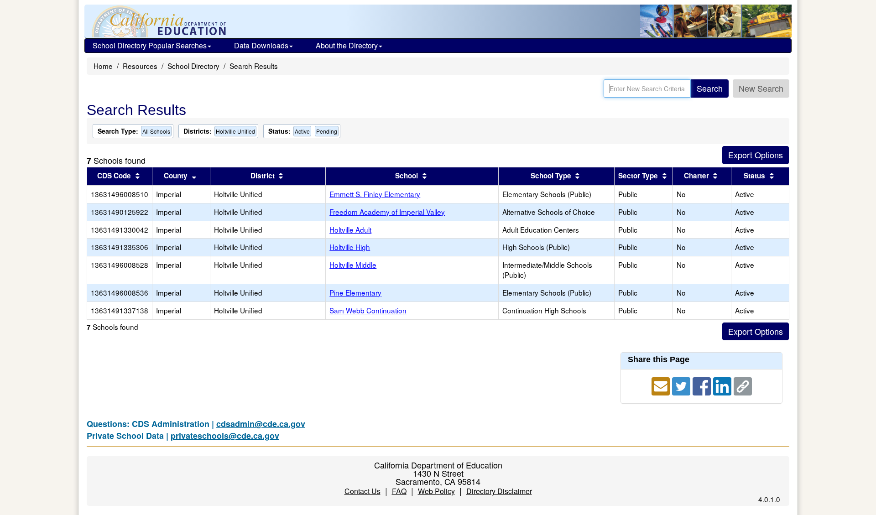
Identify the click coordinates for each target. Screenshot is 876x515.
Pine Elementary (355, 292)
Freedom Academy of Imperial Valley (387, 212)
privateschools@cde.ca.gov (225, 436)
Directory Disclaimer (499, 491)
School (406, 176)
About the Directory (347, 45)
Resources (140, 66)
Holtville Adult (350, 229)
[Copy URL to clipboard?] (743, 385)
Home (103, 66)
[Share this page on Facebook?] (703, 385)
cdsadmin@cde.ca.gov (260, 424)
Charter (696, 176)
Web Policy (436, 491)
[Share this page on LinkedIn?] (723, 385)
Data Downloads (261, 45)
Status (754, 176)
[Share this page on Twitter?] (682, 385)
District (262, 176)
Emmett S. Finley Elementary (374, 194)
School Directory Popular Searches (150, 45)
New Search (761, 88)
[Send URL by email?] (662, 385)
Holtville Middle (352, 265)
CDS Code (114, 176)
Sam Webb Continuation (368, 310)
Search (710, 88)
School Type (551, 176)
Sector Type (638, 176)
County (176, 176)
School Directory (193, 66)
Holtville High (349, 247)
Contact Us (362, 491)
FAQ (399, 491)
